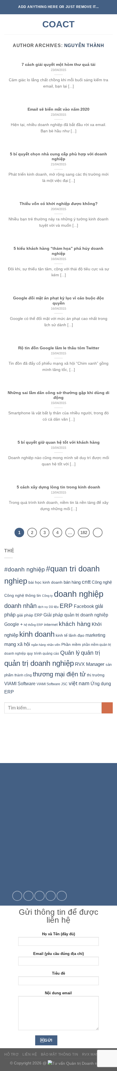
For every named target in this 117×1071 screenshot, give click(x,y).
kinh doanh (37, 634)
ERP (66, 605)
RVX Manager (90, 664)
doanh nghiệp (78, 594)
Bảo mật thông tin (59, 1054)
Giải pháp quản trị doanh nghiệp (75, 614)
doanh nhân (20, 605)
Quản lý (70, 653)
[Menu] (7, 24)
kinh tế (62, 635)
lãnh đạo (76, 635)
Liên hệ (29, 1054)
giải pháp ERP (29, 615)
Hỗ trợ (11, 1054)
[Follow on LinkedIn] (62, 896)
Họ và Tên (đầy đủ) (58, 934)
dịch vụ (43, 606)
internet (51, 624)
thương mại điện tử (59, 674)
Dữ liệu (53, 606)
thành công (23, 675)
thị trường (96, 675)
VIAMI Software (19, 683)
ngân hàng (38, 644)
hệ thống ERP (33, 624)
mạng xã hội (17, 644)
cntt (86, 582)
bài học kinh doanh (45, 582)
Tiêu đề (58, 973)
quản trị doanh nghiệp (39, 663)
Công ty (47, 595)
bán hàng (72, 582)
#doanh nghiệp (24, 569)
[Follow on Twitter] (28, 896)
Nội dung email (58, 993)
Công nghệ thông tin (22, 595)
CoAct (58, 24)
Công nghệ (102, 582)
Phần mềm (71, 644)
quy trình (34, 653)
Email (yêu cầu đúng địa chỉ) (58, 954)
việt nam (79, 683)
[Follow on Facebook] (17, 896)
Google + (13, 624)
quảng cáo (51, 653)
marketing (95, 635)
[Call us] (50, 896)
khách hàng (75, 623)
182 (83, 532)
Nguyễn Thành (84, 45)
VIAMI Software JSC (52, 684)
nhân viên (53, 644)
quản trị (90, 653)
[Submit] (107, 707)
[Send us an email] (39, 896)
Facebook (84, 606)
